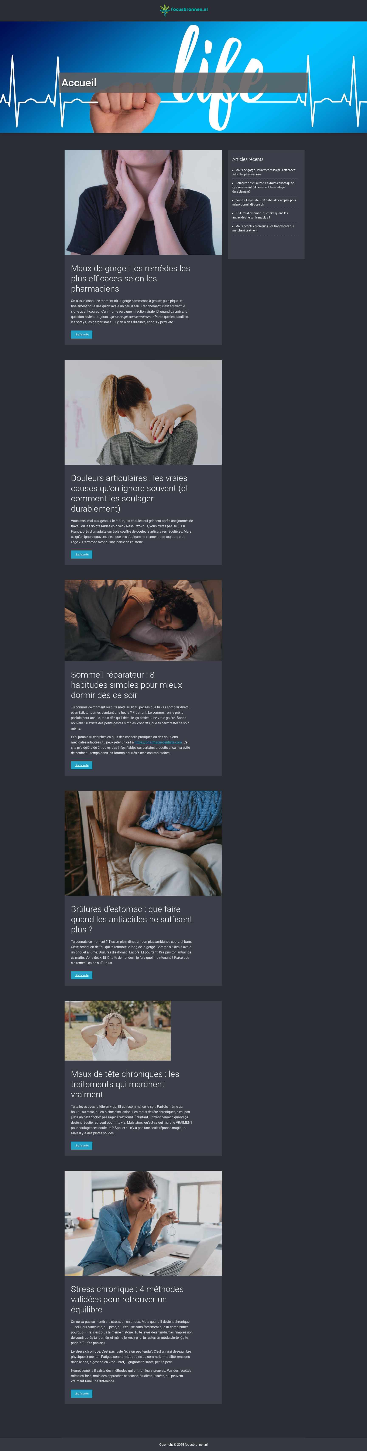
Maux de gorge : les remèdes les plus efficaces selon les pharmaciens (130, 278)
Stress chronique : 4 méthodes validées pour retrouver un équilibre (127, 1299)
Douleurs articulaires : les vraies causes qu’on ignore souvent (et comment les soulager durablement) (129, 493)
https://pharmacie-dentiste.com (158, 742)
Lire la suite (82, 334)
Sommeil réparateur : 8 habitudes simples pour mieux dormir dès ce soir (126, 685)
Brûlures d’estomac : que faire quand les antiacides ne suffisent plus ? (131, 919)
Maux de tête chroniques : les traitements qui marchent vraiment (125, 1084)
